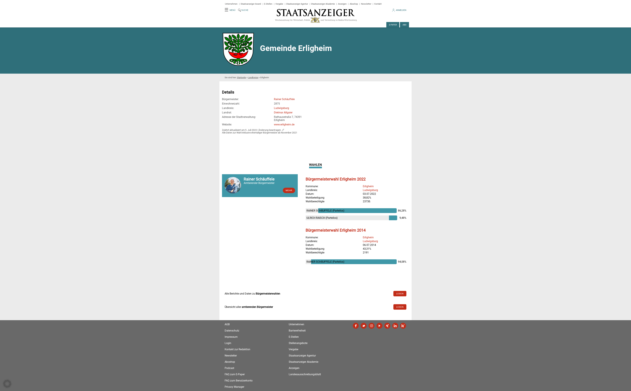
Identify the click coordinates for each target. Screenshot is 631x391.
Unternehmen (231, 4)
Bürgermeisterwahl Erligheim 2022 (336, 179)
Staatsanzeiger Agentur (297, 4)
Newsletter (366, 4)
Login (228, 343)
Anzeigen (342, 4)
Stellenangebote (298, 343)
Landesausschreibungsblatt (305, 374)
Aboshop (354, 4)
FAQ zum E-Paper (235, 374)
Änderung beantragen (269, 130)
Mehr (289, 190)
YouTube (379, 326)
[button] (7, 384)
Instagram (372, 326)
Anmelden (401, 10)
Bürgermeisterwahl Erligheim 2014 (336, 230)
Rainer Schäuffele (284, 99)
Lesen (400, 293)
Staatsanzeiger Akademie (323, 4)
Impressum (231, 336)
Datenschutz (232, 330)
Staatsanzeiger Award (251, 4)
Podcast (229, 368)
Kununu (403, 326)
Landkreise (253, 77)
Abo (404, 25)
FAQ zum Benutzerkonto (239, 380)
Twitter (364, 326)
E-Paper (393, 25)
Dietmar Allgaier (283, 112)
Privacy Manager (234, 386)
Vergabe (279, 4)
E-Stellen (268, 4)
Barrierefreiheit (297, 330)
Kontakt (378, 4)
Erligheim (368, 186)
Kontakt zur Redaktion (237, 349)
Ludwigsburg (281, 108)
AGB (227, 324)
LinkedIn (395, 326)
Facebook (356, 326)
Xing (387, 326)
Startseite (241, 77)
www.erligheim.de (284, 124)
